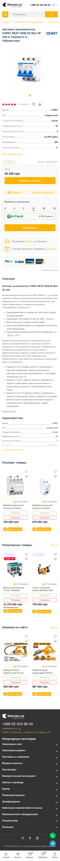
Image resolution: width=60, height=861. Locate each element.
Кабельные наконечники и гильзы (22, 808)
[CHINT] (52, 33)
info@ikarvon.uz (10, 728)
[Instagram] (37, 838)
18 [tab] (44, 208)
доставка (29, 241)
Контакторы (9, 769)
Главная (6, 22)
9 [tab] (23, 208)
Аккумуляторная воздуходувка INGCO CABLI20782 (42, 671)
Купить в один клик (43, 192)
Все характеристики (12, 154)
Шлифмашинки (11, 801)
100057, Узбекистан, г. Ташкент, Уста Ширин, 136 (26, 732)
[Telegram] (23, 838)
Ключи (6, 789)
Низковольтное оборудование (29, 22)
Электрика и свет (12, 744)
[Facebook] (30, 838)
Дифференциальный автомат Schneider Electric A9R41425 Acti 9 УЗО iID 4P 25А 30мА (14, 507)
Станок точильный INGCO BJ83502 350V (42, 589)
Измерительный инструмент (19, 776)
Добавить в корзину (30, 180)
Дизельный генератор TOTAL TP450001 (13, 589)
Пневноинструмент (13, 795)
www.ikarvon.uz (9, 411)
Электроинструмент (14, 750)
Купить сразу (14, 529)
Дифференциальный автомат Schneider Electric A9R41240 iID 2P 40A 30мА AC (43, 507)
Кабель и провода (12, 782)
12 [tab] (33, 208)
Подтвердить (30, 227)
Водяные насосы (12, 763)
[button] (30, 95)
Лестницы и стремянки (15, 757)
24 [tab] (54, 208)
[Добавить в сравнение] (39, 104)
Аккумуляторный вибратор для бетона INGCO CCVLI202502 (13, 671)
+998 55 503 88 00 (40, 5)
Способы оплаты (50, 270)
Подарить (17, 192)
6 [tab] (14, 208)
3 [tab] (5, 208)
